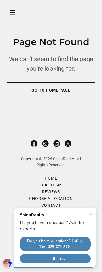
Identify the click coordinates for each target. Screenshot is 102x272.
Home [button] (51, 178)
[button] (17, 12)
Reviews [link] (51, 191)
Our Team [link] (51, 185)
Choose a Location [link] (51, 198)
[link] (34, 143)
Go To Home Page (51, 90)
